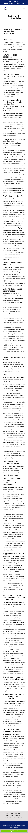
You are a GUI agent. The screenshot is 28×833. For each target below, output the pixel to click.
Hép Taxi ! (15, 831)
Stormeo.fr (16, 827)
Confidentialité (9, 819)
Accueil (7, 813)
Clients (7, 815)
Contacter (18, 819)
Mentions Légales (17, 817)
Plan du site (8, 817)
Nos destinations (16, 815)
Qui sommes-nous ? (16, 813)
